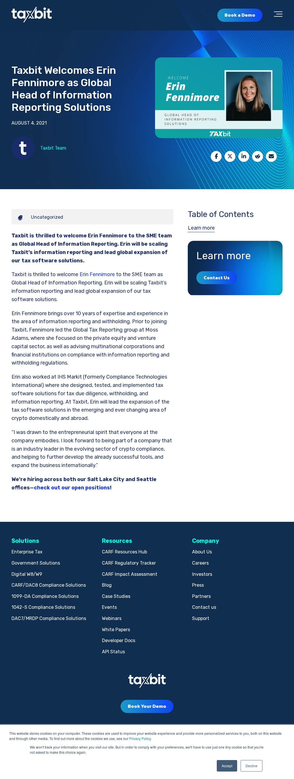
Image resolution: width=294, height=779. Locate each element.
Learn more (201, 228)
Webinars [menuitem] (111, 618)
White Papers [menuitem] (116, 629)
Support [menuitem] (200, 618)
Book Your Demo (147, 706)
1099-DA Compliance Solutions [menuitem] (45, 596)
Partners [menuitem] (201, 596)
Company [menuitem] (205, 540)
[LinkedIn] (243, 156)
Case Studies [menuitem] (116, 596)
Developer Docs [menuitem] (118, 640)
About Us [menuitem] (202, 552)
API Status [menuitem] (113, 651)
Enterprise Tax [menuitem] (26, 552)
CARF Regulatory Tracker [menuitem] (129, 563)
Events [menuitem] (109, 607)
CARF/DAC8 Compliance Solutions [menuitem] (48, 585)
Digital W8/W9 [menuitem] (26, 574)
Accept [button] (227, 765)
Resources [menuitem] (117, 540)
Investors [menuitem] (202, 574)
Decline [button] (251, 765)
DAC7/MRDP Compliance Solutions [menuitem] (48, 618)
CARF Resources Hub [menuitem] (124, 552)
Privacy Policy (140, 738)
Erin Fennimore (97, 274)
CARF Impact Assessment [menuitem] (129, 574)
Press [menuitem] (198, 585)
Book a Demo (240, 14)
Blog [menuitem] (107, 585)
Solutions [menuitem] (25, 540)
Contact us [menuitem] (204, 607)
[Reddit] (257, 156)
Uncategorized (47, 217)
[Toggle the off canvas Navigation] (278, 15)
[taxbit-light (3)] (31, 15)
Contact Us (217, 277)
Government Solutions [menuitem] (35, 563)
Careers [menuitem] (200, 563)
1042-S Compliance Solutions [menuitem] (43, 607)
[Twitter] (230, 156)
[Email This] (271, 156)
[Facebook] (216, 156)
